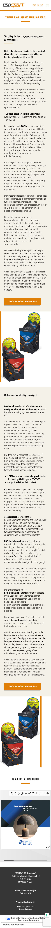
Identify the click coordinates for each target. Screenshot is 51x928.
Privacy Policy (21, 906)
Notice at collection (13, 924)
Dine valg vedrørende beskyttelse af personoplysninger (27, 919)
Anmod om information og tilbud (23, 301)
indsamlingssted (36, 253)
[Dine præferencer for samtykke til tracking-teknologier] (47, 915)
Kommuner (20, 632)
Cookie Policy (30, 906)
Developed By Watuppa (25, 909)
